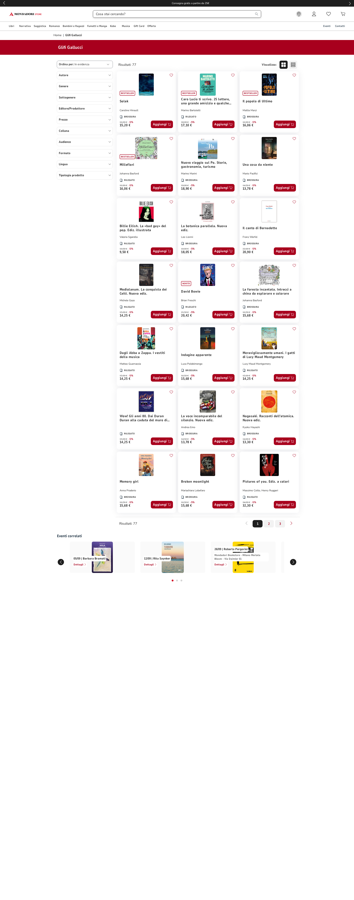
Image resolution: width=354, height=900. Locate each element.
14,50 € (246, 185)
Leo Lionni (187, 237)
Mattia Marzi (250, 110)
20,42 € (186, 316)
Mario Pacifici (250, 173)
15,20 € (125, 125)
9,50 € (124, 252)
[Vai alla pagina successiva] (291, 523)
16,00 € (123, 122)
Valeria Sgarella (129, 237)
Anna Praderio (128, 490)
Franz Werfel (250, 237)
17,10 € (186, 125)
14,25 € (125, 316)
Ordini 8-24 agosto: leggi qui (177, 3)
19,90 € (185, 185)
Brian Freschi (188, 300)
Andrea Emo (188, 427)
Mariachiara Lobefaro (193, 490)
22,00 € (246, 249)
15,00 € (123, 312)
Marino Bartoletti (190, 110)
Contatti (340, 26)
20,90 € (248, 252)
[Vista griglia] (284, 65)
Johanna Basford (129, 173)
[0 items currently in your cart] (343, 14)
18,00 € (185, 122)
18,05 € (186, 252)
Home (57, 35)
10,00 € (123, 249)
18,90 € (186, 189)
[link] (299, 14)
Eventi (327, 26)
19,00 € (185, 249)
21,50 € (185, 312)
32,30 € (248, 506)
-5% (131, 122)
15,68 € (248, 316)
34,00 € (246, 502)
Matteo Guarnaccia (130, 364)
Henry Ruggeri (269, 490)
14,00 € (246, 439)
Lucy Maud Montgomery (257, 364)
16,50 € (246, 312)
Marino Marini (189, 173)
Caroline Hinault (129, 110)
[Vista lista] (293, 65)
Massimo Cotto (251, 490)
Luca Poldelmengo (191, 364)
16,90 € (246, 122)
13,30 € (248, 442)
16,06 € (248, 125)
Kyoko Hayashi (251, 427)
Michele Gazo (127, 300)
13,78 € (248, 189)
